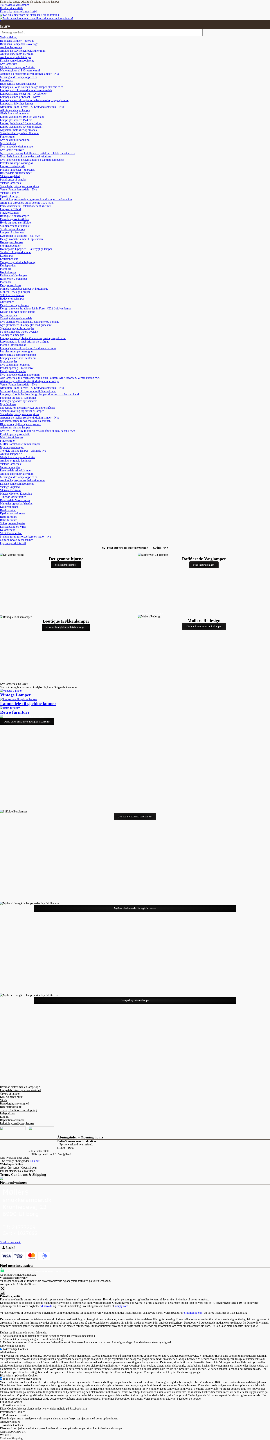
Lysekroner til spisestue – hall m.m (20, 235)
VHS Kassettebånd (11, 533)
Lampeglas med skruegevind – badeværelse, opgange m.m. (34, 100)
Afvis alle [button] (22, 1284)
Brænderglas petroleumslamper (18, 83)
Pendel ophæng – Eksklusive (17, 368)
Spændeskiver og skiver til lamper (19, 133)
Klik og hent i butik (11, 1096)
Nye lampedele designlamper (17, 146)
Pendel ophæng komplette (15, 434)
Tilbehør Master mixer (13, 496)
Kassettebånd (7, 529)
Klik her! (35, 1161)
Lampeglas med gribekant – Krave (20, 96)
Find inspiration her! (204, 564)
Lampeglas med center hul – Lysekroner (23, 93)
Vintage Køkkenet (10, 490)
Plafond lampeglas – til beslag (17, 169)
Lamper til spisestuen (12, 232)
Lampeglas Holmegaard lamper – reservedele (26, 90)
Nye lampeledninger (12, 149)
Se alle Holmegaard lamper (15, 252)
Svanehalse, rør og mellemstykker (19, 186)
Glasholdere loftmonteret (14, 113)
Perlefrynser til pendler (13, 179)
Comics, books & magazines (16, 539)
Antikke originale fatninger (15, 57)
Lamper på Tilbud (10, 209)
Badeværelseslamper (12, 298)
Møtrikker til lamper (11, 437)
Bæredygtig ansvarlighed (14, 1103)
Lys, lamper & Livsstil (13, 543)
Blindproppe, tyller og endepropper (20, 424)
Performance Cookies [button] (12, 1411)
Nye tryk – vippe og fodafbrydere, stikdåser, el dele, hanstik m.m (37, 153)
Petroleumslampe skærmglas (16, 163)
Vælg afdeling (8, 37)
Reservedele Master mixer (15, 500)
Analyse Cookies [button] (10, 1421)
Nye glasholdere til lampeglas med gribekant (25, 156)
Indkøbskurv (7, 1113)
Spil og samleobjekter (12, 523)
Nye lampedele (8, 315)
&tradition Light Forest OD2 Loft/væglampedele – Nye (32, 106)
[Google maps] (265, 40)
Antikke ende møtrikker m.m (16, 53)
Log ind (4, 1116)
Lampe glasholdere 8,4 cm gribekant (21, 126)
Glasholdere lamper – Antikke (17, 67)
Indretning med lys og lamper (17, 1123)
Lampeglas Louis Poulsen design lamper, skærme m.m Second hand (39, 394)
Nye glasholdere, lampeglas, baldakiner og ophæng (29, 321)
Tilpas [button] (31, 1284)
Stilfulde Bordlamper (12, 295)
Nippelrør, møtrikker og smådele (18, 129)
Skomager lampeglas (12, 334)
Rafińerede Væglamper (13, 275)
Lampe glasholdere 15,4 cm (16, 120)
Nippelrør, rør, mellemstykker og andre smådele (27, 407)
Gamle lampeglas (10, 467)
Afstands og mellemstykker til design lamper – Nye (29, 73)
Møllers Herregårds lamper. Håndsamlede (24, 288)
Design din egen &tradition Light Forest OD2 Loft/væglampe (35, 308)
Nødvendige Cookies (15, 1349)
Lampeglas (6, 80)
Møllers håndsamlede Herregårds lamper (135, 908)
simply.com (121, 1306)
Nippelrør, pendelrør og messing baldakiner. (25, 420)
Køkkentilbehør (9, 506)
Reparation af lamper (12, 1120)
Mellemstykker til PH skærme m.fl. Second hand (28, 391)
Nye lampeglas (8, 63)
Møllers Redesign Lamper (15, 291)
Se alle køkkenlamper (12, 229)
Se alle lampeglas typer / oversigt (19, 331)
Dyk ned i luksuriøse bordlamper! (135, 816)
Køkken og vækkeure (12, 513)
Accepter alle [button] (7, 1284)
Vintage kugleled (10, 176)
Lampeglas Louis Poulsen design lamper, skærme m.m (31, 87)
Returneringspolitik (11, 1106)
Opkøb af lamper (10, 196)
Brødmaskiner (8, 510)
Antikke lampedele (11, 47)
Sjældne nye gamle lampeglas (17, 328)
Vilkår (3, 1100)
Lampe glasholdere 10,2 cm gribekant (22, 116)
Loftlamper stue (9, 258)
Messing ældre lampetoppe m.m (18, 77)
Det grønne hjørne (10, 285)
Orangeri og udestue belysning (17, 262)
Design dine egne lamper (14, 305)
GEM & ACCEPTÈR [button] (13, 1431)
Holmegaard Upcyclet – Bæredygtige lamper (26, 248)
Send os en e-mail (10, 1242)
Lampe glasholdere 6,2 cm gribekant (21, 123)
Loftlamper (6, 255)
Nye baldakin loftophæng (15, 139)
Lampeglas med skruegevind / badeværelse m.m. (28, 348)
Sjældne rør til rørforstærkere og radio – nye (25, 536)
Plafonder (5, 268)
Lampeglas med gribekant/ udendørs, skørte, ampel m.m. (33, 338)
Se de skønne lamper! (66, 564)
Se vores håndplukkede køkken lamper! (66, 627)
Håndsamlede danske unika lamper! (204, 626)
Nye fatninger (8, 143)
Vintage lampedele (10, 182)
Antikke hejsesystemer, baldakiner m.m (22, 50)
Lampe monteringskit (12, 166)
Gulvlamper (7, 301)
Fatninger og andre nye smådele (18, 401)
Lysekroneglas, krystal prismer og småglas (24, 341)
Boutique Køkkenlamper (14, 215)
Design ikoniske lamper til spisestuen (21, 239)
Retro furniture (8, 516)
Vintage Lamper (9, 192)
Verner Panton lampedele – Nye (18, 189)
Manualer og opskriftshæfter (16, 503)
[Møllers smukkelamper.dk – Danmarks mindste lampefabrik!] (29, 14)
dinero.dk (46, 1306)
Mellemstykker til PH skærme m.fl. (20, 70)
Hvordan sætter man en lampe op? (20, 1086)
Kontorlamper (8, 272)
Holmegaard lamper (11, 242)
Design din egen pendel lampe (17, 311)
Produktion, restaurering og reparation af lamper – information (36, 199)
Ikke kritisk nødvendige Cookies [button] (19, 1375)
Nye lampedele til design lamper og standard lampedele (32, 159)
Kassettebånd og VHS (13, 526)
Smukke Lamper (9, 212)
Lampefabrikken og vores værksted (20, 1090)
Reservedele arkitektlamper (15, 172)
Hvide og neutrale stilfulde (15, 222)
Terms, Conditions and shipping (18, 1110)
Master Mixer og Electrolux (16, 493)
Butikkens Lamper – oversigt (17, 40)
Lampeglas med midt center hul (18, 358)
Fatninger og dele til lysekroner (18, 397)
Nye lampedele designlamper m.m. (20, 374)
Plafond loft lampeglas (13, 344)
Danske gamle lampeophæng (17, 60)
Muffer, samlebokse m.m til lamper (20, 444)
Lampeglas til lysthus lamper (16, 103)
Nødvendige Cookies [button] (12, 1345)
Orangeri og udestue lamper (135, 1000)
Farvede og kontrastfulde (14, 219)
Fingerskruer (7, 136)
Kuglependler (8, 265)
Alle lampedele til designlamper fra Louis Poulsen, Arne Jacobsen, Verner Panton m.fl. (50, 377)
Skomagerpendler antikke (15, 225)
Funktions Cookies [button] (11, 1401)
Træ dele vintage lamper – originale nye (23, 450)
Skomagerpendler (10, 245)
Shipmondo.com (193, 1312)
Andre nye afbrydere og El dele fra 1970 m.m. (27, 202)
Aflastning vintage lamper (15, 110)
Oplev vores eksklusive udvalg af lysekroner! (27, 721)
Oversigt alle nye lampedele (16, 318)
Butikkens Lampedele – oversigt (18, 44)
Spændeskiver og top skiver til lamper (22, 410)
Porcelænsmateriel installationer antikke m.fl (25, 206)
